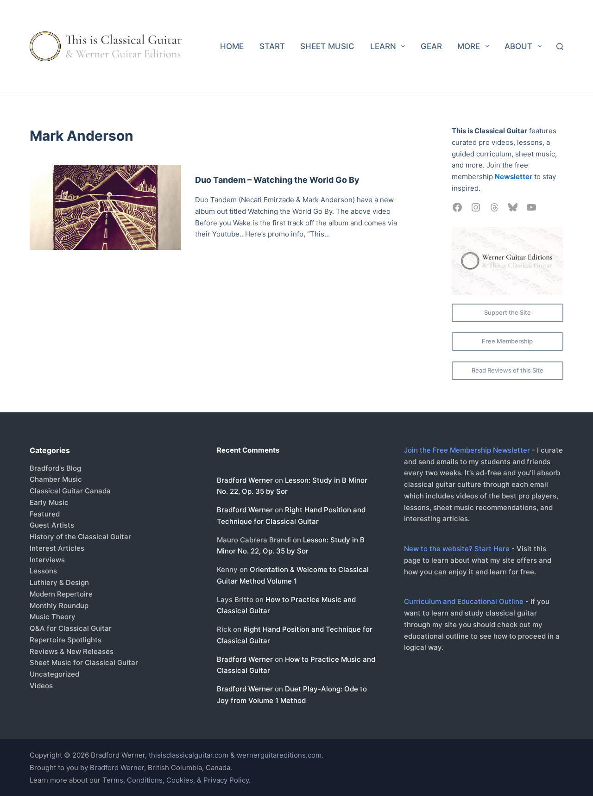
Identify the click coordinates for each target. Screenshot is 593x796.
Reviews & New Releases (72, 651)
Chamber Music (56, 479)
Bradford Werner (245, 480)
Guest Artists (52, 525)
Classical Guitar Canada (70, 490)
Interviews (47, 559)
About (518, 46)
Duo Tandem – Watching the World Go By (277, 180)
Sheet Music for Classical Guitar (84, 662)
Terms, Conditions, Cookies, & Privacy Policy (175, 780)
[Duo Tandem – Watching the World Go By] (105, 207)
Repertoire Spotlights (65, 639)
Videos (41, 685)
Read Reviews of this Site (507, 370)
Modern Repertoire (61, 594)
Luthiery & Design (59, 582)
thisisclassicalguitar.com (188, 755)
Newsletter (513, 176)
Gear (431, 46)
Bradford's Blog (55, 468)
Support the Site (507, 312)
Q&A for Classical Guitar (71, 628)
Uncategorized (54, 674)
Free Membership (507, 341)
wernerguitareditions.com (279, 755)
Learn (383, 46)
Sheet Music (327, 46)
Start (272, 46)
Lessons (43, 570)
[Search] (559, 46)
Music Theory (53, 616)
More (468, 46)
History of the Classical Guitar (80, 536)
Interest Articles (57, 548)
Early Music (49, 502)
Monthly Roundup (59, 605)
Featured (45, 514)
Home (232, 46)
